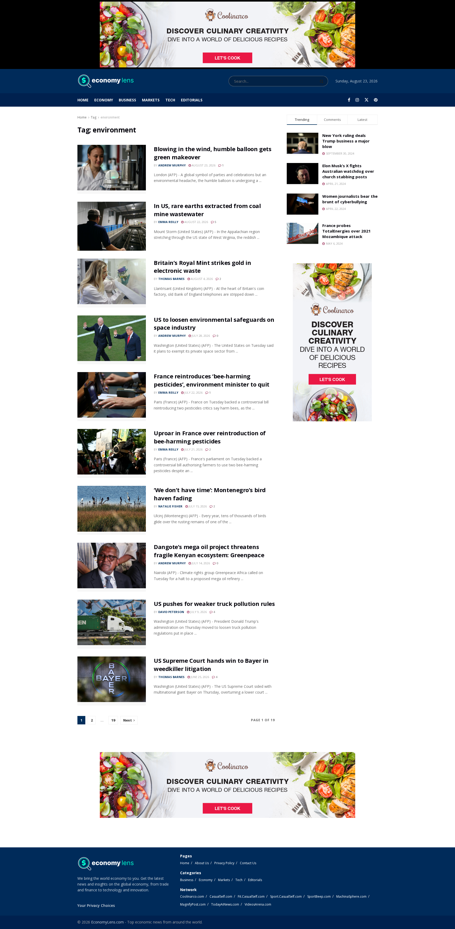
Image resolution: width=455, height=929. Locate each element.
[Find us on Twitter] (366, 100)
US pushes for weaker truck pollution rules (214, 603)
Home (82, 99)
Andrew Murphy (172, 165)
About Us (202, 863)
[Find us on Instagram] (357, 100)
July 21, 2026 (193, 449)
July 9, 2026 (198, 612)
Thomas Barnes (171, 279)
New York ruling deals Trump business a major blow (346, 141)
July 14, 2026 (200, 563)
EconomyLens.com (107, 922)
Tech (170, 99)
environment (110, 117)
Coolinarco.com (192, 896)
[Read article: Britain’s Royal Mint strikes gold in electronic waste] (111, 283)
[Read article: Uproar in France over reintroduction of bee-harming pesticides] (111, 453)
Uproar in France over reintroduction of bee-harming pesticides (210, 437)
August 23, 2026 (203, 165)
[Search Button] (322, 81)
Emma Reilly (168, 222)
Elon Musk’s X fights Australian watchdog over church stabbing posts (348, 171)
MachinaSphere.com (351, 896)
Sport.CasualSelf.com (286, 896)
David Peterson (171, 612)
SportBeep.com (319, 896)
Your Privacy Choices (96, 905)
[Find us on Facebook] (349, 100)
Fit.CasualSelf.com (251, 896)
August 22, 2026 (196, 222)
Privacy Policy (224, 863)
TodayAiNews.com (225, 904)
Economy (103, 99)
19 (113, 720)
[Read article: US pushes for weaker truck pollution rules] (111, 624)
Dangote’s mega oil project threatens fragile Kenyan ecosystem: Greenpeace (209, 551)
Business (127, 99)
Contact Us (248, 863)
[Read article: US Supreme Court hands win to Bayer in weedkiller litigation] (111, 680)
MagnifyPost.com (193, 904)
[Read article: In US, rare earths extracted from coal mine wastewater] (111, 226)
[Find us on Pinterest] (376, 100)
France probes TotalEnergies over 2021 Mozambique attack (346, 231)
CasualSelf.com (221, 896)
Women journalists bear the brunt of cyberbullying (350, 199)
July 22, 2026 (193, 392)
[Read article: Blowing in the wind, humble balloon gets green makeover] (111, 169)
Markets (151, 99)
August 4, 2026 (201, 279)
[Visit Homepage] (105, 81)
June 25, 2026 (199, 677)
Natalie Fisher (170, 506)
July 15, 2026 (197, 506)
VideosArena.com (258, 904)
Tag (93, 117)
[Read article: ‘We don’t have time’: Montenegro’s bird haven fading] (111, 510)
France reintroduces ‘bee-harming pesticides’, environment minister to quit (211, 380)
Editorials (191, 99)
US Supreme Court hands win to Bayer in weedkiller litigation (211, 664)
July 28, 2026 (200, 336)
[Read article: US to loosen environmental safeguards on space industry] (111, 339)
